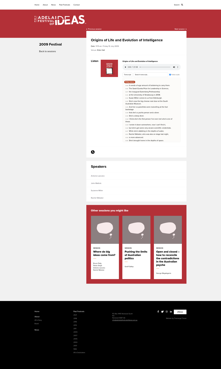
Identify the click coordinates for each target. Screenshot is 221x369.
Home (37, 5)
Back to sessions (47, 51)
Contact (76, 5)
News (53, 5)
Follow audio (175, 75)
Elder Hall (101, 50)
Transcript (127, 75)
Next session (180, 29)
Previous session (95, 29)
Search (177, 5)
